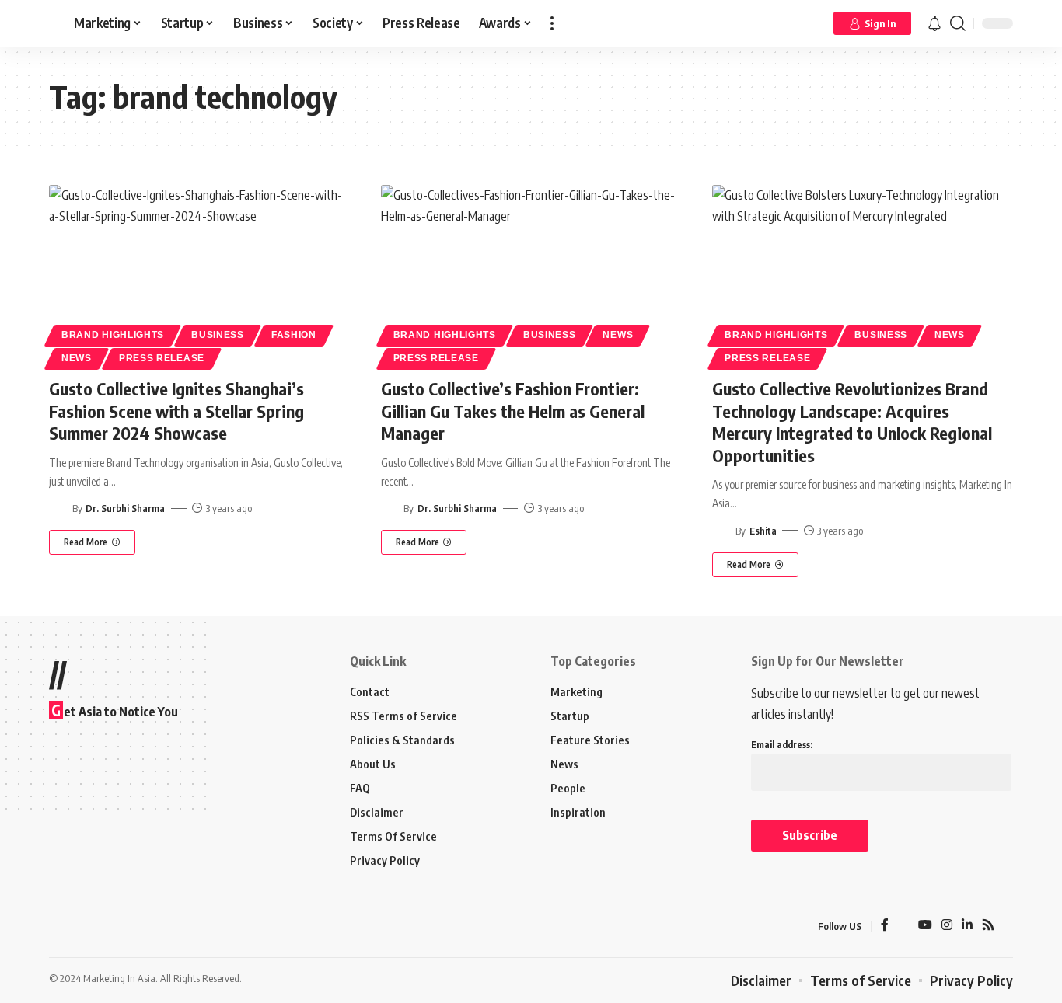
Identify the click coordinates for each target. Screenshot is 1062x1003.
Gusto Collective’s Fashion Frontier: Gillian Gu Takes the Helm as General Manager (513, 411)
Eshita (763, 530)
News (76, 358)
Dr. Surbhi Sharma (125, 508)
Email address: (781, 745)
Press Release (161, 358)
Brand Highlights (112, 335)
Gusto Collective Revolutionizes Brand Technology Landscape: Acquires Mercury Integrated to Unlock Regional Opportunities (852, 422)
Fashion (293, 335)
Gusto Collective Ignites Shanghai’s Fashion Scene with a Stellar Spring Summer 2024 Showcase (176, 411)
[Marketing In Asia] (83, 926)
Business (217, 335)
